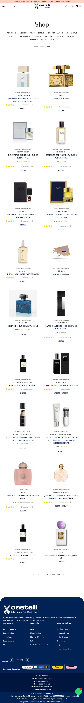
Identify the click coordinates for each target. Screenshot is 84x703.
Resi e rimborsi (62, 637)
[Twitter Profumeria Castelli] (22, 661)
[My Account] (66, 6)
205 (53, 574)
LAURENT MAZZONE (61, 323)
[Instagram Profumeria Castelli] (17, 661)
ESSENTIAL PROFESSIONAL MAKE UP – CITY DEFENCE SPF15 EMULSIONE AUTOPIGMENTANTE (61, 440)
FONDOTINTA (25, 444)
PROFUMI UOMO (26, 268)
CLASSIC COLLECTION (62, 102)
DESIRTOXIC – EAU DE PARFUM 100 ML (23, 326)
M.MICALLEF (23, 323)
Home (36, 46)
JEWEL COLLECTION (25, 330)
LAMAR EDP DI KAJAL (61, 98)
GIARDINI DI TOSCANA (23, 95)
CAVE (61, 552)
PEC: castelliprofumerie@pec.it (55, 699)
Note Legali (61, 641)
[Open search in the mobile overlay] (15, 6)
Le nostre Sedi (8, 633)
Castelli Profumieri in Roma (40, 645)
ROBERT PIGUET (61, 382)
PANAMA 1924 (23, 271)
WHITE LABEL (62, 332)
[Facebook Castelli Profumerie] (12, 661)
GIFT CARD (56, 268)
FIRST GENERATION (24, 161)
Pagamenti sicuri (63, 633)
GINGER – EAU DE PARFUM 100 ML (23, 385)
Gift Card (61, 271)
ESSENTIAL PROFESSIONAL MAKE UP (23, 434)
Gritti (32, 641)
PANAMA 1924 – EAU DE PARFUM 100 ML (23, 274)
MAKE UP (12, 36)
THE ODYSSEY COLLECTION (25, 502)
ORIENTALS (63, 161)
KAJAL (61, 95)
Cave (32, 629)
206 (58, 574)
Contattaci (7, 637)
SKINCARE (71, 36)
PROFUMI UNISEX (26, 92)
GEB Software (45, 701)
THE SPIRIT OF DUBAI (23, 152)
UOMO (52, 40)
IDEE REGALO (72, 33)
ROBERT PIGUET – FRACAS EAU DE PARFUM (61, 385)
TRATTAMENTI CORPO (37, 40)
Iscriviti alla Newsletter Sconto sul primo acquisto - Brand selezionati (42, 1)
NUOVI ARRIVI (25, 36)
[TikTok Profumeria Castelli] (27, 661)
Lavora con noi (9, 641)
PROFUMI (60, 36)
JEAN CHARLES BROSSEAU (61, 493)
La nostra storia (9, 629)
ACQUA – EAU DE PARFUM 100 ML (23, 555)
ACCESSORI (11, 33)
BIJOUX (41, 33)
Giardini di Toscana (38, 637)
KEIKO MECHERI (61, 152)
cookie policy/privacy (42, 689)
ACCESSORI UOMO (27, 33)
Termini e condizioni (64, 649)
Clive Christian (35, 633)
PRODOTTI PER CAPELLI (43, 36)
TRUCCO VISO (26, 431)
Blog (5, 645)
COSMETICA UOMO (55, 33)
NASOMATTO (23, 211)
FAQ (58, 645)
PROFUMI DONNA (64, 149)
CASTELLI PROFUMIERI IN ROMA (22, 382)
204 (48, 574)
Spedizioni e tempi (64, 629)
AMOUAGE (23, 493)
